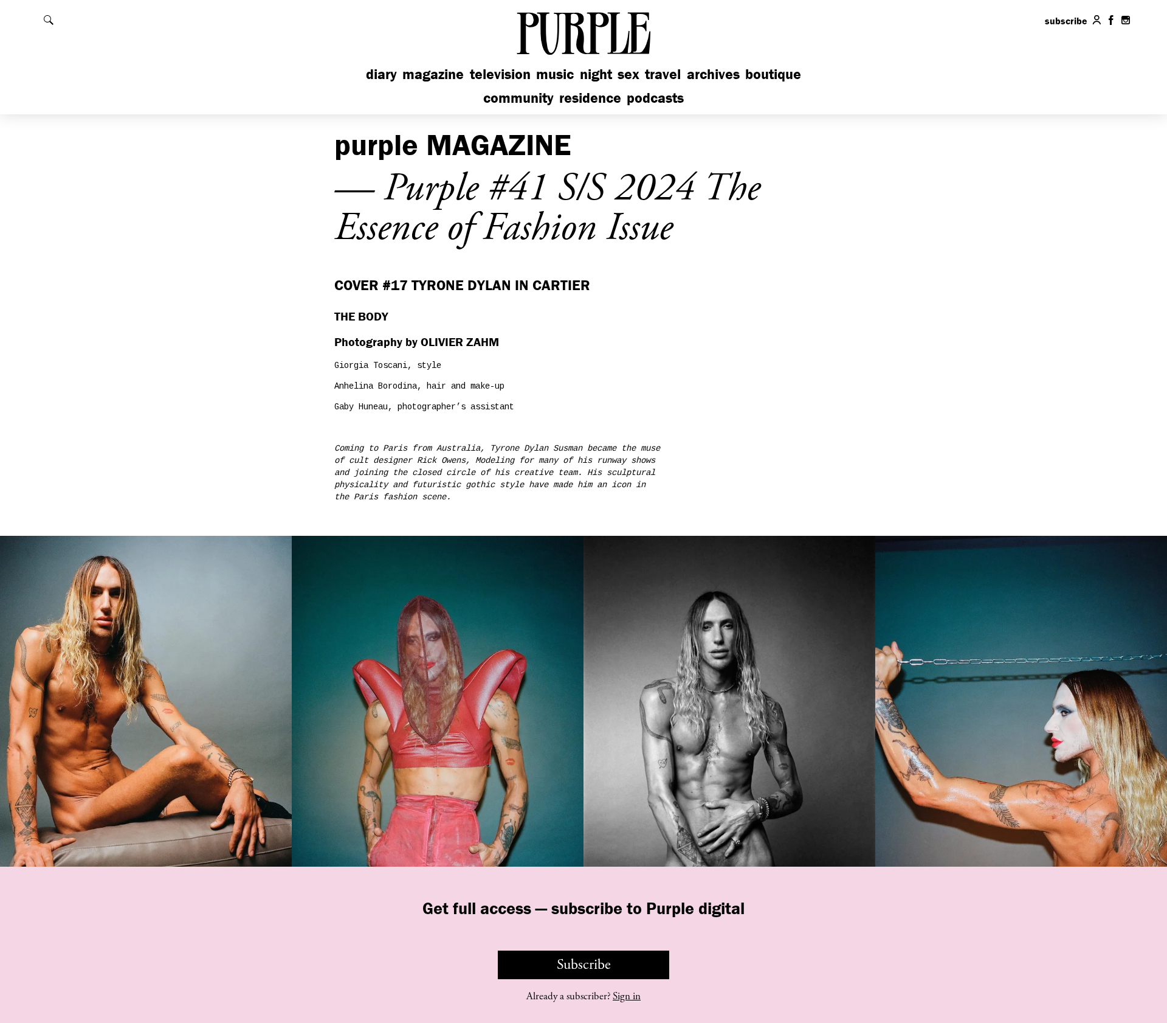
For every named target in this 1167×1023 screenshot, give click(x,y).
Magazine (433, 74)
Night (596, 74)
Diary (381, 74)
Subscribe (584, 964)
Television (500, 74)
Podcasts (655, 97)
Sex (628, 74)
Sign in (627, 996)
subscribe (1066, 21)
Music (555, 74)
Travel (663, 74)
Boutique (773, 74)
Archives (713, 74)
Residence (590, 97)
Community (518, 97)
